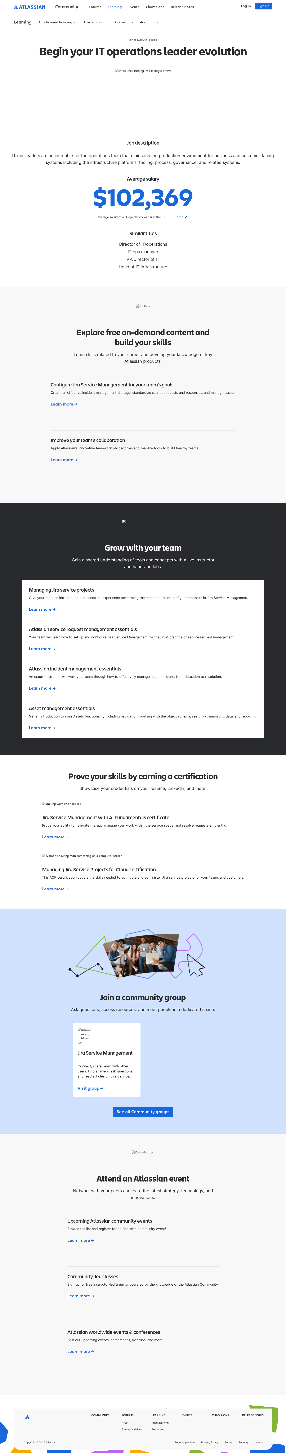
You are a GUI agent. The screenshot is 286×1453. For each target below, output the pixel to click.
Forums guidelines (132, 1429)
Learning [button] (22, 22)
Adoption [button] (147, 22)
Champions (155, 7)
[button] (47, 7)
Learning (115, 7)
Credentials (124, 22)
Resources (158, 1429)
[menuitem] (95, 7)
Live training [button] (93, 22)
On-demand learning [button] (55, 22)
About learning (160, 1422)
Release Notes (182, 7)
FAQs (124, 1422)
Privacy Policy (209, 1442)
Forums (95, 7)
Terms (228, 1442)
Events (134, 7)
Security (244, 1442)
